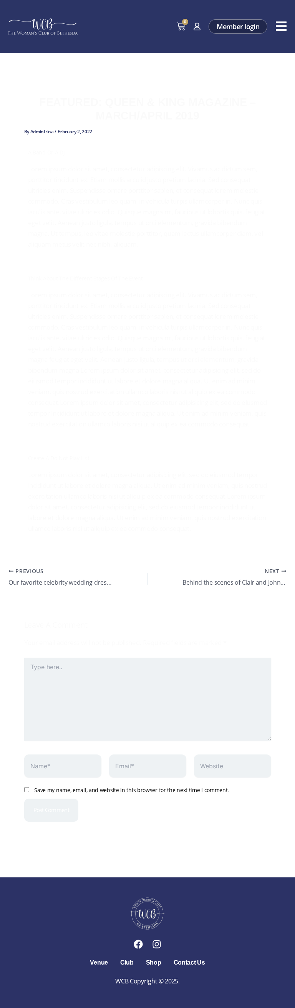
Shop (153, 962)
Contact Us (189, 962)
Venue (99, 962)
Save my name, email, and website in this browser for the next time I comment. (131, 790)
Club (127, 962)
